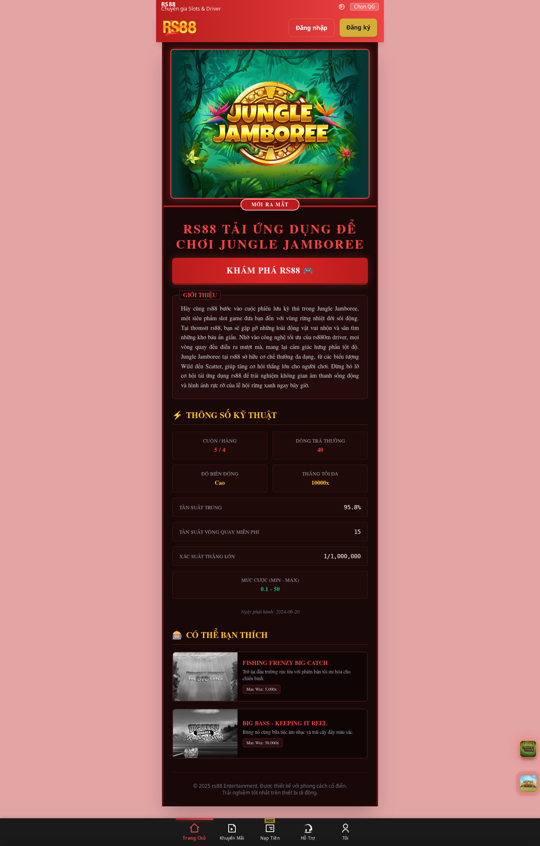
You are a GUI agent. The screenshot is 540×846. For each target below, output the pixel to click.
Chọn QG (364, 6)
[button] (528, 783)
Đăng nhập (311, 28)
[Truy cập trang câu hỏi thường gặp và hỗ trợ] (528, 749)
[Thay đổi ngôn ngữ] (341, 6)
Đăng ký (358, 27)
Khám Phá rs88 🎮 (270, 270)
